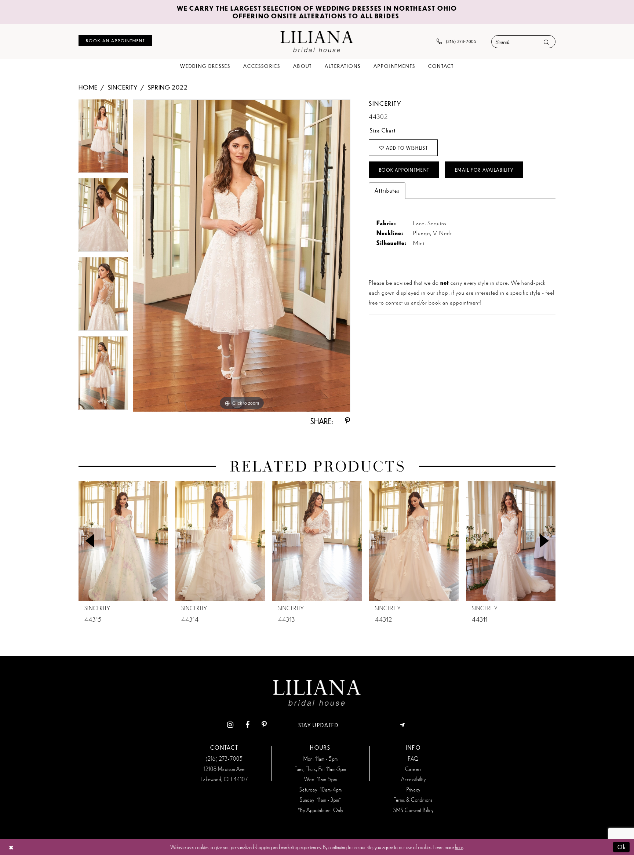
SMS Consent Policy (413, 810)
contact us (397, 302)
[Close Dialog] (11, 847)
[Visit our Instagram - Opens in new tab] (230, 725)
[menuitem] (115, 40)
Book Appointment (404, 170)
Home (88, 87)
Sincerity (123, 87)
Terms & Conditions (413, 799)
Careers (413, 768)
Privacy (413, 789)
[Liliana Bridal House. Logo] (317, 41)
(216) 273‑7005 (224, 758)
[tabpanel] (103, 138)
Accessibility (413, 779)
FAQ (413, 758)
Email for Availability (484, 170)
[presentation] (123, 541)
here (459, 846)
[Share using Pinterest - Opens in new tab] (347, 421)
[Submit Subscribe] (402, 725)
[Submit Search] (546, 42)
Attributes (387, 190)
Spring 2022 (168, 87)
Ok (621, 846)
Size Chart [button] (383, 130)
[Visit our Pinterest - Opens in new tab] (264, 725)
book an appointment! (455, 302)
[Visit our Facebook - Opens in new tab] (247, 725)
